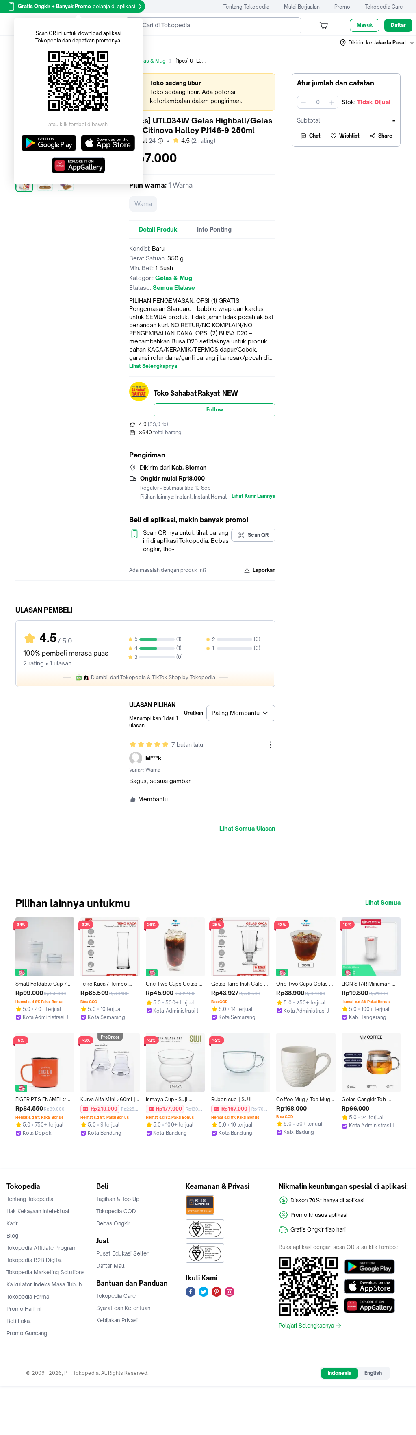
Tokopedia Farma (27, 1296)
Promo (342, 7)
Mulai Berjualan (302, 7)
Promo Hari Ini (23, 1309)
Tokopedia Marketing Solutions (45, 1272)
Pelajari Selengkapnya (306, 1325)
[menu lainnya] (270, 745)
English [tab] (373, 1373)
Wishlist (349, 136)
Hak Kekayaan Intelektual (37, 1211)
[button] (377, 43)
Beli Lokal (18, 1321)
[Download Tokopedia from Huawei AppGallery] (369, 1305)
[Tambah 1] (332, 102)
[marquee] (202, 92)
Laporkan (264, 570)
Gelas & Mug (150, 61)
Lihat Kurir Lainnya (253, 496)
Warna (143, 203)
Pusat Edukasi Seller (122, 1253)
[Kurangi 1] (303, 102)
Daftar (398, 25)
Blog (12, 1235)
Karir (12, 1223)
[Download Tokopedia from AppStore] (369, 1286)
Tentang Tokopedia (246, 7)
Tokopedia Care (384, 7)
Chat (315, 136)
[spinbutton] (317, 102)
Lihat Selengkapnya (153, 366)
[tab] (158, 229)
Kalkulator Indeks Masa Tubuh (44, 1284)
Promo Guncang (26, 1333)
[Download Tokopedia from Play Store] (369, 1266)
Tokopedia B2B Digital (34, 1260)
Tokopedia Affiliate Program (41, 1248)
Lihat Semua (383, 902)
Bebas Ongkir (113, 1223)
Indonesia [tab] (339, 1373)
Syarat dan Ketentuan (123, 1308)
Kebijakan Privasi (117, 1320)
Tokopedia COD (116, 1211)
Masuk (365, 25)
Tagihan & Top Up (117, 1199)
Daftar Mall (110, 1265)
